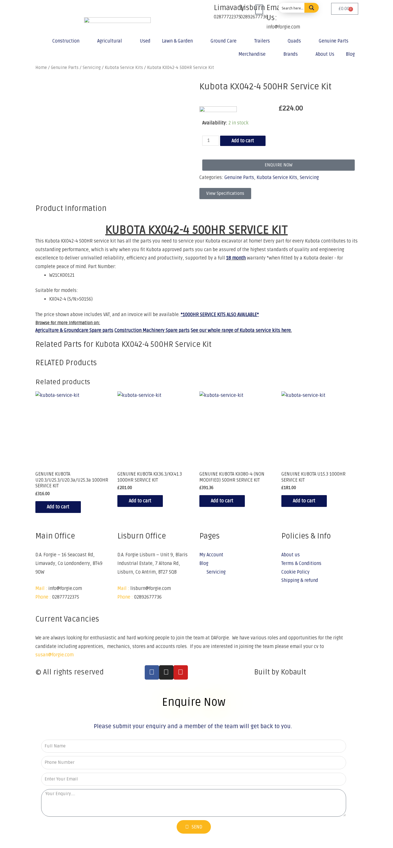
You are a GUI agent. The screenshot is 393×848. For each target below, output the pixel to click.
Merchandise (252, 54)
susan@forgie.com (54, 655)
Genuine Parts (333, 41)
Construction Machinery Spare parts (152, 330)
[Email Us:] (259, 10)
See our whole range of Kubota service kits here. (241, 330)
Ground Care (223, 41)
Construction (65, 41)
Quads (294, 41)
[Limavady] (206, 10)
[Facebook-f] (152, 672)
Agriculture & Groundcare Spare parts (74, 330)
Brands (290, 54)
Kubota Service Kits (277, 177)
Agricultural (109, 41)
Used (145, 41)
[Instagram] (166, 672)
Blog (350, 54)
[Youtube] (180, 672)
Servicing (309, 177)
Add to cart (243, 141)
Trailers (262, 41)
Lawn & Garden (177, 41)
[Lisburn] (233, 10)
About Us (325, 54)
